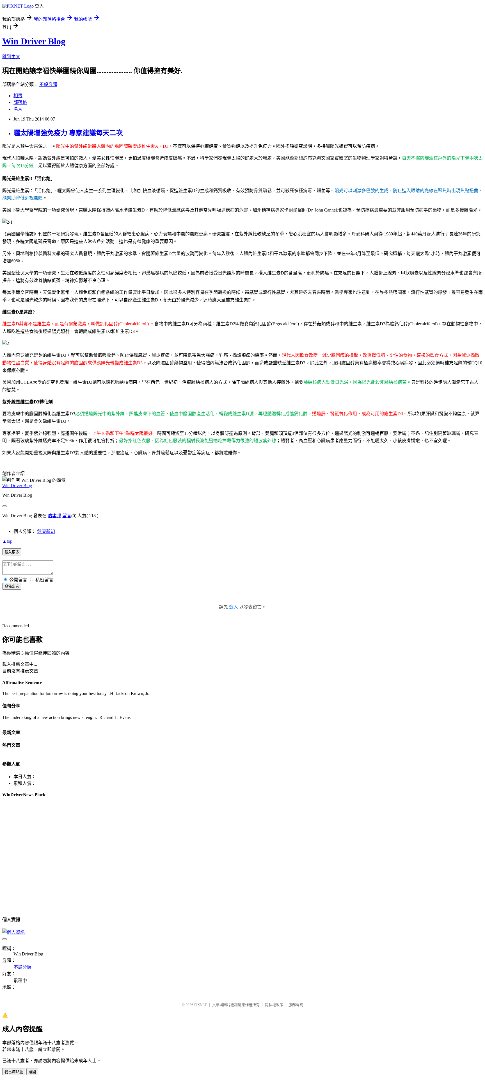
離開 (32, 1072)
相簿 (17, 95)
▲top (7, 541)
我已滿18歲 (13, 1072)
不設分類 (48, 84)
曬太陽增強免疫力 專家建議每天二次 (68, 133)
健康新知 (46, 531)
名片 (17, 109)
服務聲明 (296, 1005)
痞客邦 (54, 515)
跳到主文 (11, 56)
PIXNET (200, 1005)
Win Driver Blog (33, 41)
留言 (66, 515)
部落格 (20, 102)
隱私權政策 (274, 1005)
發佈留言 (11, 586)
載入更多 (11, 552)
